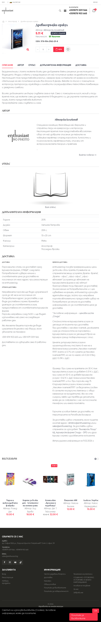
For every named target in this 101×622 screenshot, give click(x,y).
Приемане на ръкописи (83, 574)
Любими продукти (6, 582)
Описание (7, 65)
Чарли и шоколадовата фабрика (10, 503)
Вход (4, 574)
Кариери (47, 581)
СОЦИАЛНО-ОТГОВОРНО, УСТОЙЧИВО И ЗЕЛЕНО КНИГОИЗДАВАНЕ (84, 579)
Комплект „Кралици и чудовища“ (50, 503)
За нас (76, 589)
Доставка (80, 65)
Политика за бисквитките (55, 588)
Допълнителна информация (55, 65)
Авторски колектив (54, 30)
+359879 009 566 (8, 550)
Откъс (32, 65)
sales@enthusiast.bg (62, 426)
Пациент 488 (70, 500)
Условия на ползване (82, 585)
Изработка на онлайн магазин (51, 606)
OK (95, 610)
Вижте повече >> (87, 155)
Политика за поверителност (56, 591)
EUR (3, 2)
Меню (95, 2)
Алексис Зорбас (91, 500)
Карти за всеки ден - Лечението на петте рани (30, 503)
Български (16, 2)
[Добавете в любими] (68, 49)
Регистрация (7, 577)
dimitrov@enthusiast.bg (79, 423)
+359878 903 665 (22, 550)
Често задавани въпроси (54, 574)
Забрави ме (78, 592)
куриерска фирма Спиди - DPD (71, 432)
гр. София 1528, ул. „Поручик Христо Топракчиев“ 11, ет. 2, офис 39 (28, 543)
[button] (60, 10)
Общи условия (50, 584)
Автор (20, 65)
